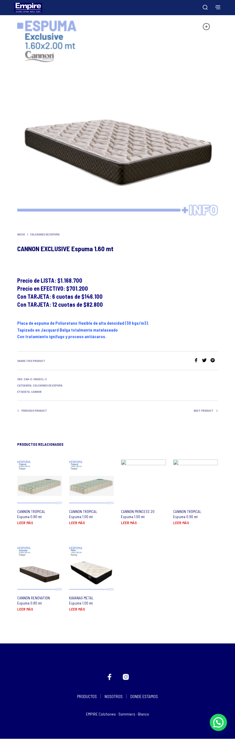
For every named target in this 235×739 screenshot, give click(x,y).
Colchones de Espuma (45, 234)
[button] (218, 722)
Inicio (21, 234)
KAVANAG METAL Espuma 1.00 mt (81, 600)
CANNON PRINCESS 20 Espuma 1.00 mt (137, 514)
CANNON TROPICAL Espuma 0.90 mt (187, 514)
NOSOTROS (114, 696)
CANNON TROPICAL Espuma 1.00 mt (83, 514)
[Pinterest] (214, 360)
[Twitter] (206, 360)
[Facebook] (198, 360)
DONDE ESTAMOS (144, 696)
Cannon (36, 391)
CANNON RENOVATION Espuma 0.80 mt (33, 600)
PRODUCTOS (87, 696)
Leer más (25, 522)
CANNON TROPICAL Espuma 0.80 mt (31, 514)
